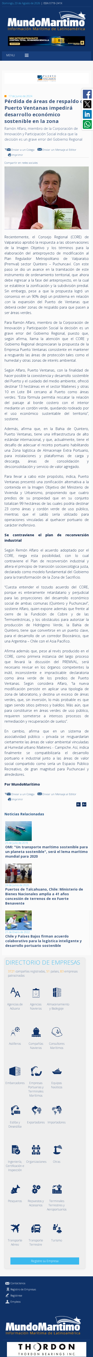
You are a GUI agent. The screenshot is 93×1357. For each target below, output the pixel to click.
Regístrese (16, 1295)
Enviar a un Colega (22, 149)
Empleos (15, 1301)
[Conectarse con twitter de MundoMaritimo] (87, 104)
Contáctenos (17, 1283)
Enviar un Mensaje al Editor (59, 149)
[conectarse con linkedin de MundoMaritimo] (87, 114)
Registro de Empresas (23, 1289)
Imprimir (17, 155)
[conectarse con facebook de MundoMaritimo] (87, 94)
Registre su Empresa (45, 1261)
